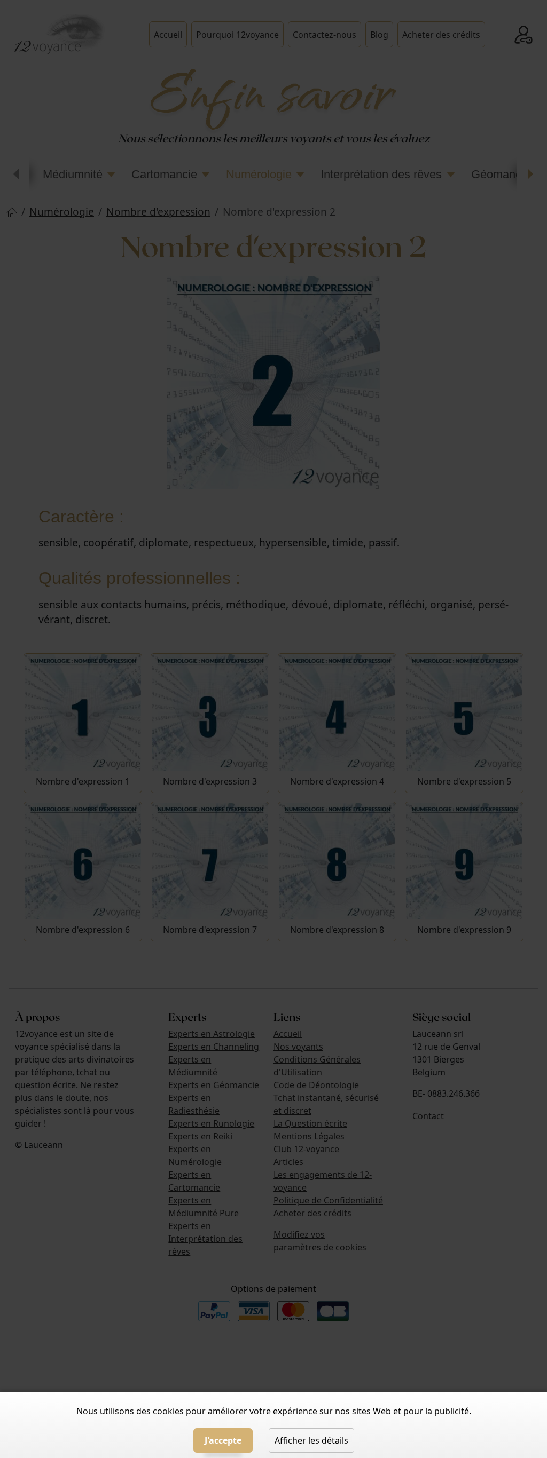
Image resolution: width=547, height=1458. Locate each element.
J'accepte (223, 1440)
